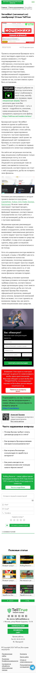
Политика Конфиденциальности (9, 660)
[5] (24, 520)
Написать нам (18, 626)
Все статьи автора (17, 421)
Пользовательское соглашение (27, 666)
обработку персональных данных (21, 358)
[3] (17, 520)
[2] (14, 520)
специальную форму (11, 101)
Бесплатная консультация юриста (12, 2)
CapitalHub (6, 202)
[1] (11, 520)
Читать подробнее (18, 487)
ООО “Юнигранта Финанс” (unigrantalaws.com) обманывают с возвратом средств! (9, 601)
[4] (20, 520)
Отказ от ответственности (26, 661)
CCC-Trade (22, 202)
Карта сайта (24, 657)
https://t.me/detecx (10, 408)
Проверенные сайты (7, 655)
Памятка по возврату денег (18, 390)
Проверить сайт (18, 631)
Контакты (23, 654)
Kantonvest (6, 204)
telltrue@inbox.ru (22, 619)
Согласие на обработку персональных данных (7, 667)
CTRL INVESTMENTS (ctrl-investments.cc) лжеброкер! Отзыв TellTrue (27, 601)
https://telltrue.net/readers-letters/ (17, 116)
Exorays (31, 202)
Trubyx (14, 202)
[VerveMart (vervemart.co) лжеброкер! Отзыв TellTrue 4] (18, 184)
